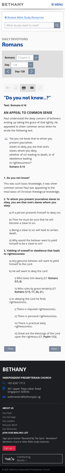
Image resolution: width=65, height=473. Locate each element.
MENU (59, 4)
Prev (12, 348)
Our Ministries (10, 429)
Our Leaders (9, 421)
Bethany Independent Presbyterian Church (13, 4)
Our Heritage (9, 417)
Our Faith (7, 413)
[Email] (32, 88)
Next (53, 348)
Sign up (8, 448)
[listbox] (27, 57)
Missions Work (10, 425)
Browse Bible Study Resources (25, 17)
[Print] (24, 88)
